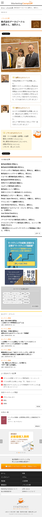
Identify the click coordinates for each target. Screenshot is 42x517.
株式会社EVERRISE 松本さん (11, 180)
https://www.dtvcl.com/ (33, 70)
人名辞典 (25, 481)
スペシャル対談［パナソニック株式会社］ (22, 378)
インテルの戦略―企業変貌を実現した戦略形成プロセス (24, 418)
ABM (23, 293)
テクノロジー (15, 293)
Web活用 (26, 299)
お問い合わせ (26, 489)
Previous (1, 441)
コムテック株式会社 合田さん (11, 186)
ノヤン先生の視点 (8, 299)
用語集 (38, 406)
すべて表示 (35, 306)
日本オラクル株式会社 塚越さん (12, 183)
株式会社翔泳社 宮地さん (9, 164)
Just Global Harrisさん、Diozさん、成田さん (17, 205)
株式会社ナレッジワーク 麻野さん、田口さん (16, 173)
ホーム (3, 7)
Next (40, 441)
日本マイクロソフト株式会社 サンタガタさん (16, 192)
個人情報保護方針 (6, 491)
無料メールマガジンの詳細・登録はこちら (22, 466)
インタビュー (5, 477)
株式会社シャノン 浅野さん (10, 189)
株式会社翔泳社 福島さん (9, 216)
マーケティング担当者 (21, 296)
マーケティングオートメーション (13, 302)
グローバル (7, 293)
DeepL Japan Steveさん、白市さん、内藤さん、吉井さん (21, 198)
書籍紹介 (37, 426)
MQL (27, 293)
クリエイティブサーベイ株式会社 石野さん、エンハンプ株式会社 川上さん (21, 224)
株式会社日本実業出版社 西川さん (12, 167)
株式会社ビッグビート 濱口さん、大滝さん (15, 195)
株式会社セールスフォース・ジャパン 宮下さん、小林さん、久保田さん (20, 209)
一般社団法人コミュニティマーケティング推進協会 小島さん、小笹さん (21, 229)
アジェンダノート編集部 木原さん (12, 201)
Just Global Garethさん (9, 213)
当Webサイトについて (28, 491)
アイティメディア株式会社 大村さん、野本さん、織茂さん (21, 170)
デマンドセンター (8, 296)
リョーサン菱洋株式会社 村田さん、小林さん (16, 176)
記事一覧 (37, 233)
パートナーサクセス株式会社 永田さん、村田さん (18, 219)
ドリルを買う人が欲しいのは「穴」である (20, 381)
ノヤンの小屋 (9, 7)
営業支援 (26, 302)
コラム (24, 477)
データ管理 (19, 299)
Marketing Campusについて (9, 489)
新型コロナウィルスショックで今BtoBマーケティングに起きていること (22, 386)
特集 (23, 473)
